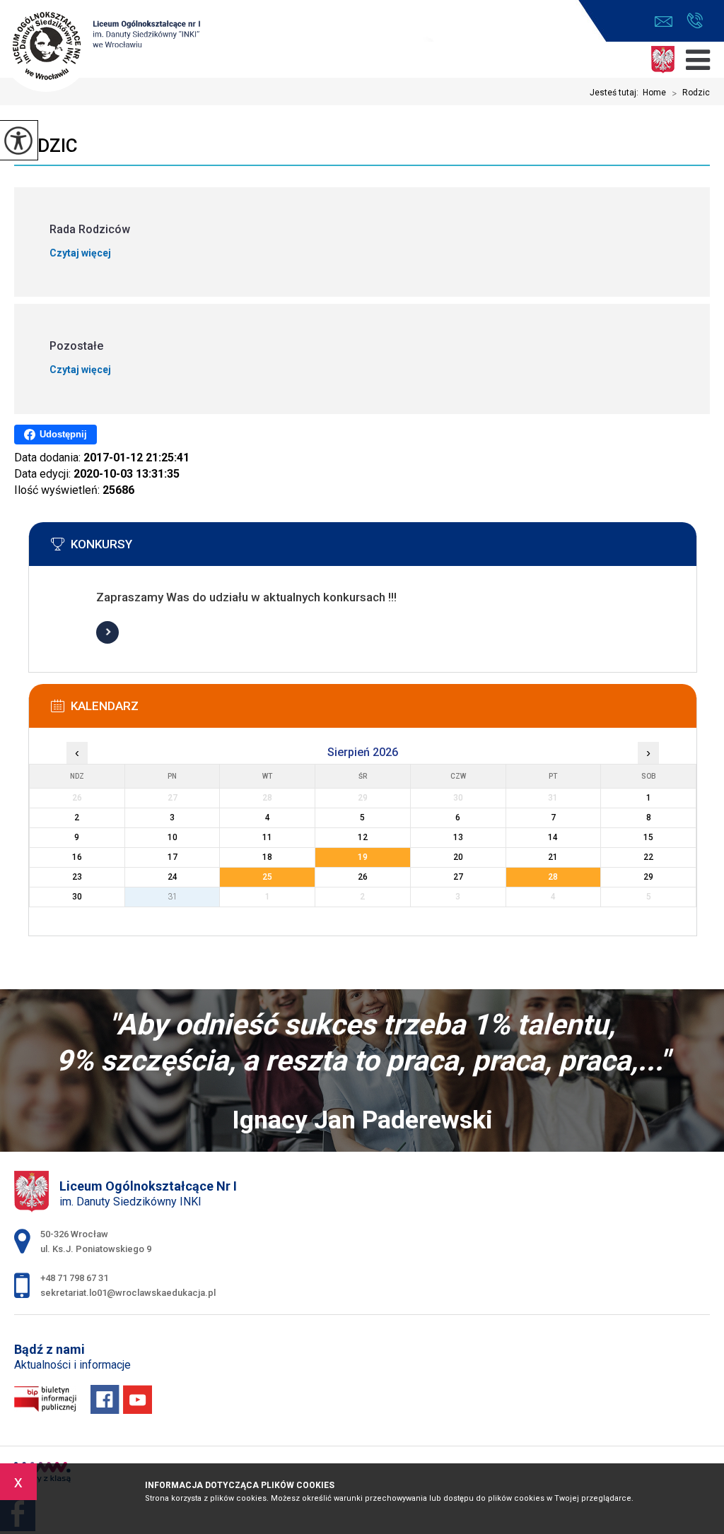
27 (458, 877)
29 (648, 877)
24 (172, 877)
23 (77, 877)
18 (267, 857)
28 (553, 877)
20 (458, 857)
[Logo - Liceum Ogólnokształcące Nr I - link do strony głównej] (102, 47)
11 (267, 837)
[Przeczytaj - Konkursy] (384, 548)
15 (648, 837)
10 (172, 837)
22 (648, 857)
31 (172, 897)
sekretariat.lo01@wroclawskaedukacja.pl (667, 21)
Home (654, 92)
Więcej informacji (107, 632)
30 (77, 897)
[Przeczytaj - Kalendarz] (384, 710)
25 (267, 877)
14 (553, 837)
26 (363, 877)
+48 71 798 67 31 (694, 21)
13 (458, 837)
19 (363, 857)
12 (363, 837)
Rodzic (691, 93)
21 (553, 857)
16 (77, 857)
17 (172, 857)
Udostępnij (63, 434)
